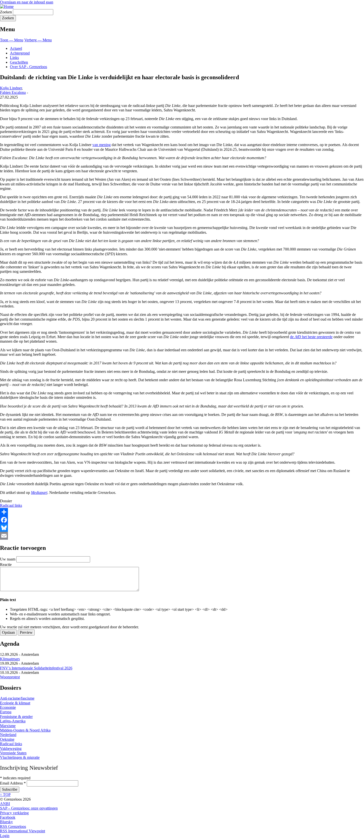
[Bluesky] (182, 528)
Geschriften (19, 62)
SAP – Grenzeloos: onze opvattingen (29, 808)
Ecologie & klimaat (15, 703)
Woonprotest (10, 677)
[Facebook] (182, 520)
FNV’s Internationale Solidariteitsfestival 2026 (36, 668)
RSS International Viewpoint (22, 831)
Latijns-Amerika (13, 721)
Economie (8, 707)
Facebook (7, 817)
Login (4, 836)
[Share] (182, 512)
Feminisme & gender (16, 716)
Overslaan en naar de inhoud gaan (26, 2)
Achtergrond (20, 53)
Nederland (8, 735)
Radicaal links (11, 505)
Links (14, 57)
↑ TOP (5, 794)
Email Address (13, 783)
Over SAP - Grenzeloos (28, 67)
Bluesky (6, 822)
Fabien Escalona (13, 92)
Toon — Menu (11, 40)
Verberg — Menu (38, 40)
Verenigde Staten (13, 753)
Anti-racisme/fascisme (17, 698)
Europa (5, 712)
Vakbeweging (11, 748)
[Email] (182, 536)
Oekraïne (7, 739)
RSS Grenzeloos (13, 826)
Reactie (6, 564)
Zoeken (6, 12)
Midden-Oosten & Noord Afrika (25, 730)
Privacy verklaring (14, 813)
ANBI (5, 804)
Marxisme (8, 726)
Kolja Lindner (11, 88)
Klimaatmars (10, 659)
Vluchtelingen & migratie (20, 757)
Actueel (16, 48)
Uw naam (7, 559)
